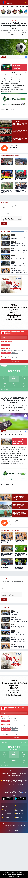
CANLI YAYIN (4, 6)
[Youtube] (15, 792)
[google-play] (20, 799)
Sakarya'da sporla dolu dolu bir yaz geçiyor (6, 166)
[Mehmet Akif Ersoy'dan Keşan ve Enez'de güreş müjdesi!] (7, 185)
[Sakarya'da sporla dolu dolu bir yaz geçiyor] (7, 161)
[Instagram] (10, 792)
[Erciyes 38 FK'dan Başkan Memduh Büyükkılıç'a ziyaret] (7, 548)
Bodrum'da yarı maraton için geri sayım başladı (20, 179)
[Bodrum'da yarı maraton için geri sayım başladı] (21, 174)
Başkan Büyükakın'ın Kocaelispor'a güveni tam (20, 191)
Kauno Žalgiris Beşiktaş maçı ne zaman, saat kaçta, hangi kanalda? (21, 554)
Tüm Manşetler (19, 813)
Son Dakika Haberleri (5, 818)
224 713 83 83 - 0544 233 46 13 (15, 784)
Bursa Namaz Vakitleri (6, 810)
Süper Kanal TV (13, 147)
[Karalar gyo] (14, 100)
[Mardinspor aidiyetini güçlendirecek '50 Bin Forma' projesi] (7, 536)
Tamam (18, 876)
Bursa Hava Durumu (21, 805)
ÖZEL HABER (13, 827)
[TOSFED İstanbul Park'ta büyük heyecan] (7, 561)
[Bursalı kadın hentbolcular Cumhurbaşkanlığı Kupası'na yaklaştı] (21, 561)
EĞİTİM (13, 248)
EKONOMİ (8, 825)
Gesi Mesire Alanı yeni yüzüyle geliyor (18, 237)
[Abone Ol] (26, 56)
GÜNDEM (11, 6)
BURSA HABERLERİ (20, 824)
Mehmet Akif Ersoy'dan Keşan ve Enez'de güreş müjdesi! (6, 191)
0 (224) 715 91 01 (6, 720)
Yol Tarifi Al (15, 352)
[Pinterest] (8, 792)
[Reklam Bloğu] (14, 314)
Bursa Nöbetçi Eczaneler (6, 805)
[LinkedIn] (13, 792)
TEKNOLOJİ (6, 827)
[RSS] (14, 794)
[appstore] (8, 799)
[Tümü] (26, 231)
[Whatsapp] (25, 792)
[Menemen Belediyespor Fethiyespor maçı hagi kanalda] (14, 421)
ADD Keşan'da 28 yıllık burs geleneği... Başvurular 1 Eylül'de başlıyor (19, 251)
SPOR (14, 20)
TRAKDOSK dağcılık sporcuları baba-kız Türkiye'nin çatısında (19, 167)
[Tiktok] (18, 792)
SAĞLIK (18, 825)
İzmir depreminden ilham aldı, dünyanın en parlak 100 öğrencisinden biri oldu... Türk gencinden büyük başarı (19, 264)
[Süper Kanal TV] (8, 2)
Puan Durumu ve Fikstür (7, 814)
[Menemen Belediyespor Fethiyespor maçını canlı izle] (14, 47)
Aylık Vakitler (5, 389)
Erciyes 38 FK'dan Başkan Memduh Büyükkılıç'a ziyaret (7, 554)
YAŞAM (13, 235)
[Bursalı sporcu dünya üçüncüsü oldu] (7, 174)
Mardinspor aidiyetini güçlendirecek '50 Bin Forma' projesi (19, 271)
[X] (5, 792)
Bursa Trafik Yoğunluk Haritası (19, 810)
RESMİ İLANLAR (21, 827)
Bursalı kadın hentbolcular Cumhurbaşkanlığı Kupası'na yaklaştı (21, 567)
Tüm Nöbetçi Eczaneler (14, 361)
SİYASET (14, 825)
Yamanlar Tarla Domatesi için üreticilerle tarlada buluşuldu (17, 258)
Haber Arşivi (19, 817)
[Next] (22, 792)
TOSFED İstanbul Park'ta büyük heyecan (7, 566)
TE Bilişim (17, 830)
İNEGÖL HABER (20, 6)
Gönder (4, 223)
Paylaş (4, 56)
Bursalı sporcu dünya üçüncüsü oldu (6, 179)
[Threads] (20, 792)
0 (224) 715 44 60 (6, 352)
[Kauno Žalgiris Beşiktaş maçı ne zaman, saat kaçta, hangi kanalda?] (21, 548)
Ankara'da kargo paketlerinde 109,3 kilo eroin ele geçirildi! (18, 244)
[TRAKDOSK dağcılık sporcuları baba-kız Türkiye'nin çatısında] (21, 161)
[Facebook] (3, 792)
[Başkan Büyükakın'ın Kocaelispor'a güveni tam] (21, 185)
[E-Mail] (10, 150)
